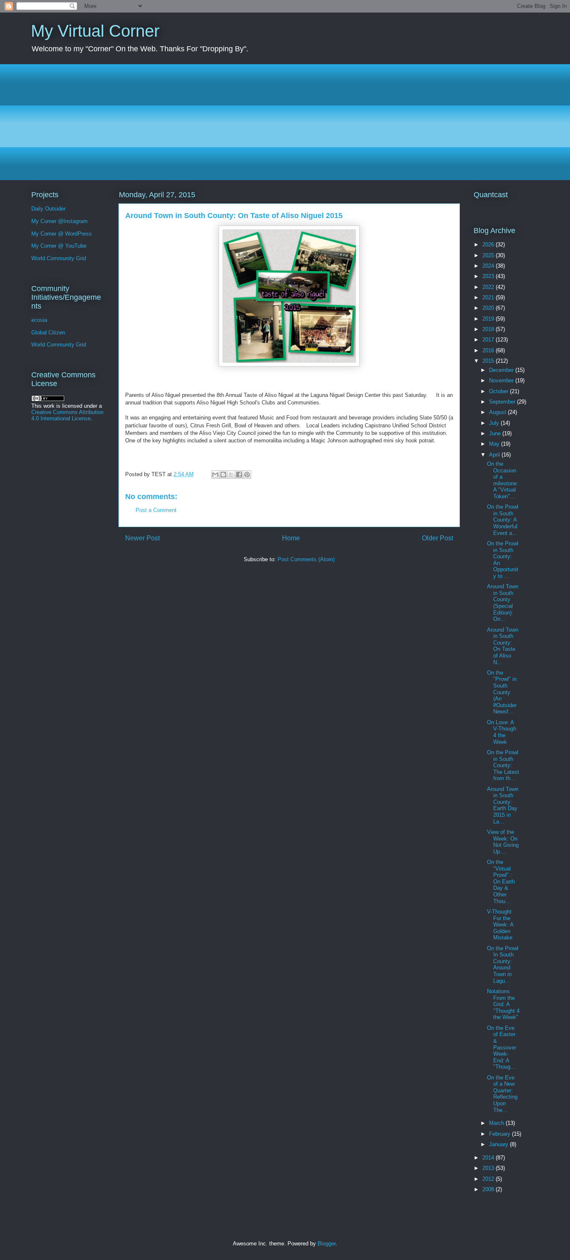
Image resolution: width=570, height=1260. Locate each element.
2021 (489, 297)
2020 (489, 308)
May (495, 444)
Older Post (437, 538)
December (502, 370)
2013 (489, 1168)
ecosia (39, 320)
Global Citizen (48, 332)
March (497, 1123)
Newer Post (142, 538)
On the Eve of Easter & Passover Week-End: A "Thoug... (501, 1047)
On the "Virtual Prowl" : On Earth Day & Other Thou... (501, 881)
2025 (489, 255)
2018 (489, 329)
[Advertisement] (281, 122)
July (495, 423)
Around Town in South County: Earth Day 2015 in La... (502, 805)
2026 (489, 244)
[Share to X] (231, 474)
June (495, 433)
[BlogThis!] (223, 474)
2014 (489, 1158)
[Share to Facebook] (239, 474)
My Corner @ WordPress (61, 234)
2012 (489, 1179)
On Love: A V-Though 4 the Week (501, 732)
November (502, 380)
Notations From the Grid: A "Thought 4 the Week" (503, 1004)
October (499, 391)
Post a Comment (156, 510)
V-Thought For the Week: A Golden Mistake (500, 925)
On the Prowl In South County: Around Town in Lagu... (502, 964)
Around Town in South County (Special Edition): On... (502, 602)
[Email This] (215, 474)
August (498, 412)
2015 (489, 361)
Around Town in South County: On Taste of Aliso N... (502, 646)
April (495, 455)
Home (291, 538)
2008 (489, 1189)
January (499, 1144)
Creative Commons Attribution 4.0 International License (67, 415)
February (500, 1134)
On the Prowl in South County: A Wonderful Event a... (502, 520)
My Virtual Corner (95, 31)
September (503, 402)
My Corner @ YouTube (58, 246)
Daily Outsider (48, 209)
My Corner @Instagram (59, 221)
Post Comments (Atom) (306, 559)
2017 (489, 339)
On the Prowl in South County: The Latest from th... (503, 765)
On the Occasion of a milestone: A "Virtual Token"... (502, 480)
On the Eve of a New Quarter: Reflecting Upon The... (502, 1093)
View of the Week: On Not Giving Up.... (503, 842)
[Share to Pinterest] (247, 474)
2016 (489, 350)
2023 (489, 276)
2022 (489, 287)
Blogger (326, 1243)
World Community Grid (58, 258)
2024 (489, 266)
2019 (489, 319)
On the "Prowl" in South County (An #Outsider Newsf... (502, 692)
